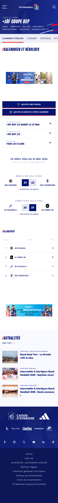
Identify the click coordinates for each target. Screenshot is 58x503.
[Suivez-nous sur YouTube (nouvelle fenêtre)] (34, 442)
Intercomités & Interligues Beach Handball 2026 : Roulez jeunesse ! (37, 392)
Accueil (5, 27)
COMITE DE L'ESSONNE (9, 29)
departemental (38, 27)
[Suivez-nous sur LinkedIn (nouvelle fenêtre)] (43, 442)
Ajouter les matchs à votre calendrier (30, 112)
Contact (29, 454)
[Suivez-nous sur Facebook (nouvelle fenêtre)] (5, 442)
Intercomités (33, 385)
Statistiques (45, 38)
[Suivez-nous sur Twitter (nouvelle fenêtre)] (24, 442)
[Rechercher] (54, 7)
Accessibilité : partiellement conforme (29, 462)
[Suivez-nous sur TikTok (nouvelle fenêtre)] (53, 442)
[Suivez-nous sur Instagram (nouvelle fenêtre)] (14, 442)
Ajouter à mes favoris (31, 104)
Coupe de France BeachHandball (38, 351)
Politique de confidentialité (29, 475)
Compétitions (15, 27)
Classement (32, 38)
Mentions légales (29, 467)
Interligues (32, 368)
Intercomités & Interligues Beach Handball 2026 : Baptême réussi (37, 373)
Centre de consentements (29, 480)
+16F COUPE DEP (24, 29)
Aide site (29, 458)
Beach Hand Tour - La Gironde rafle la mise (35, 356)
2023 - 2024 (26, 27)
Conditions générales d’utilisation (29, 471)
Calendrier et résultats (13, 38)
